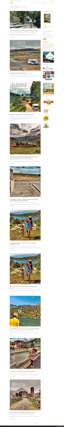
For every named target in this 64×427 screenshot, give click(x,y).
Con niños (22, 159)
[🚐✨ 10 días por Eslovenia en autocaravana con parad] (48, 72)
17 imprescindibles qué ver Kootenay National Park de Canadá (24, 30)
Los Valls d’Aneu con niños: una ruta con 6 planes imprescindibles (24, 328)
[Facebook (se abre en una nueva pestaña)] (51, 0)
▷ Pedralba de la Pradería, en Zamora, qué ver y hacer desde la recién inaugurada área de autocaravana (24, 200)
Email (19, 0)
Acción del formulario (45, 31)
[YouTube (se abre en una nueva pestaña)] (52, 0)
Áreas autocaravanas (23, 202)
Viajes (29, 32)
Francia (25, 159)
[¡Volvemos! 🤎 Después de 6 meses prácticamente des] (44, 72)
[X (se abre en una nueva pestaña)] (50, 0)
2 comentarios (31, 159)
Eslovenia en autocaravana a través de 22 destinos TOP (22, 114)
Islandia (24, 74)
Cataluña (22, 330)
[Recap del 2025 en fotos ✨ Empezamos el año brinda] (52, 72)
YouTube (16, 0)
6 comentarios (30, 74)
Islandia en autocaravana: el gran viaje (18, 73)
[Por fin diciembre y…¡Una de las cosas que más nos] (52, 76)
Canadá (27, 32)
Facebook (11, 0)
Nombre (44, 28)
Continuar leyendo (13, 37)
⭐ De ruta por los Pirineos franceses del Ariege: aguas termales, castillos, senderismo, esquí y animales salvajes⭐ (24, 157)
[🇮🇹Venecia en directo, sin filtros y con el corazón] (48, 76)
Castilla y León (28, 202)
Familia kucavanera (13, 32)
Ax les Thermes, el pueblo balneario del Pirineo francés (22, 371)
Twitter (18, 0)
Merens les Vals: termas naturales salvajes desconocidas (22, 412)
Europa (22, 74)
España (25, 330)
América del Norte (23, 32)
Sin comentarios (34, 32)
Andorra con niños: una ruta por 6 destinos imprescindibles (23, 286)
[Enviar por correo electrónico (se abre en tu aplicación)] (53, 0)
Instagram (13, 0)
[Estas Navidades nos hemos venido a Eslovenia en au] (44, 76)
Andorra (22, 288)
